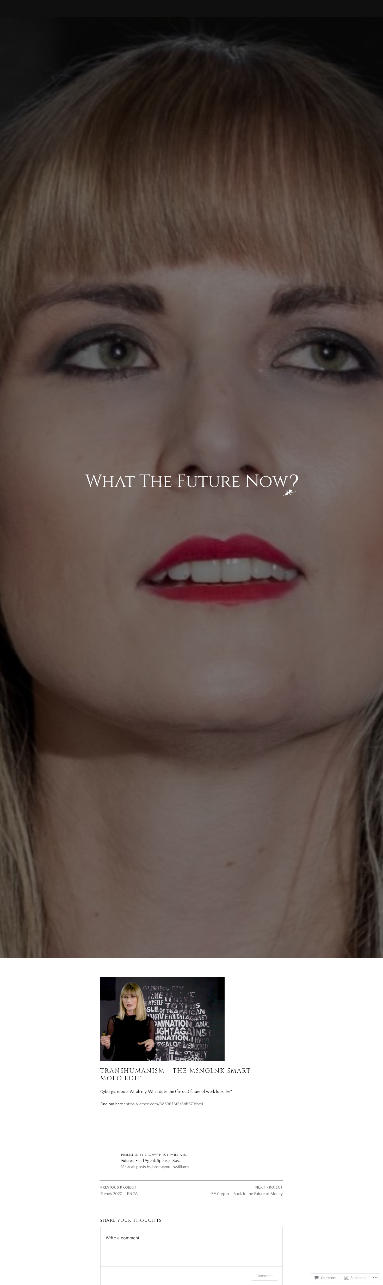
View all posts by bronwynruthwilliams (155, 1167)
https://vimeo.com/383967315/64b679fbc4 (164, 1104)
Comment (264, 1276)
